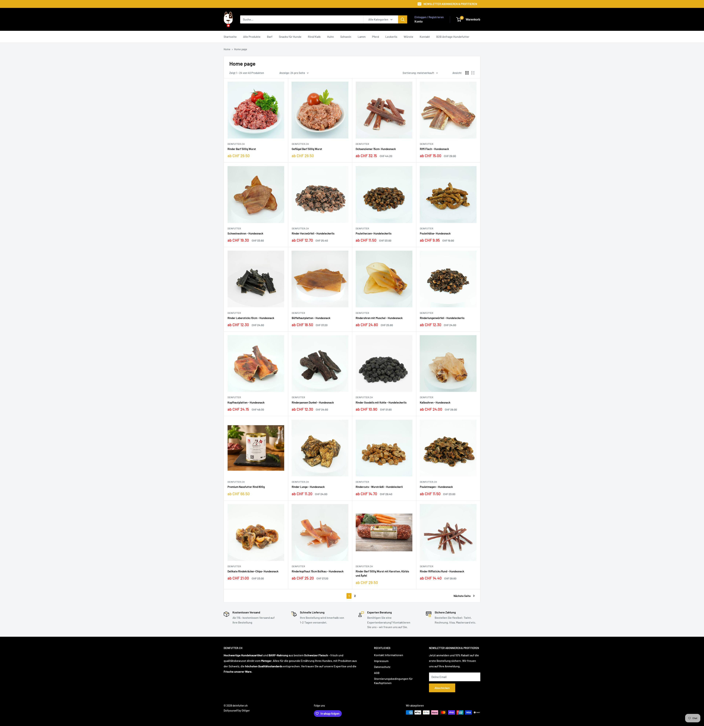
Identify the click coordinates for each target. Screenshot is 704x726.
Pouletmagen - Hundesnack (436, 486)
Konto (419, 21)
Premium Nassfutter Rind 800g (246, 486)
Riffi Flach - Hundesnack (434, 149)
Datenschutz (382, 666)
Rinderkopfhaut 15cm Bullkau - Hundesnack (318, 571)
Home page (240, 49)
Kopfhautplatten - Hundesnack (246, 402)
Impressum (381, 661)
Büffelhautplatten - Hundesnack (311, 318)
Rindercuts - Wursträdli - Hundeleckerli (379, 486)
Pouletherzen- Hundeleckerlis (373, 233)
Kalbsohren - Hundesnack (435, 402)
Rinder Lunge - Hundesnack (308, 486)
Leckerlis (391, 36)
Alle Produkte (252, 36)
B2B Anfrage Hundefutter (452, 36)
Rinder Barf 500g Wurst (242, 149)
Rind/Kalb (314, 36)
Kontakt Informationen (388, 655)
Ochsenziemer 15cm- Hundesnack (376, 149)
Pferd (375, 36)
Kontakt (425, 36)
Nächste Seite (462, 595)
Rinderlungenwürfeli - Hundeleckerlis (442, 318)
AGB (377, 672)
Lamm (362, 36)
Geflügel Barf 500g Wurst (307, 149)
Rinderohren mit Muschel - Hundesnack (379, 318)
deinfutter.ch (236, 143)
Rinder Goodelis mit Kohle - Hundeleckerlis (381, 402)
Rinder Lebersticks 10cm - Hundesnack (251, 318)
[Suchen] (402, 19)
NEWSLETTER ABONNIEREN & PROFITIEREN (450, 4)
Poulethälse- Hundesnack (435, 233)
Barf (269, 36)
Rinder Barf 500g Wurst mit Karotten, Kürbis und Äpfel (382, 573)
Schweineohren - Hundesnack (245, 233)
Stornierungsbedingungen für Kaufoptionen (393, 680)
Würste (408, 36)
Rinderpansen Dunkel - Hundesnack (313, 402)
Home (227, 49)
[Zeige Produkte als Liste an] (473, 72)
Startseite (230, 36)
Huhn (330, 36)
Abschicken (442, 688)
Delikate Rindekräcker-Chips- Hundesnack (253, 571)
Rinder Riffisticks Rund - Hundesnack (442, 571)
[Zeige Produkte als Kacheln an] (467, 72)
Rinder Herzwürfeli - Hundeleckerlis (313, 233)
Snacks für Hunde (290, 36)
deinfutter (362, 143)
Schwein (345, 36)
